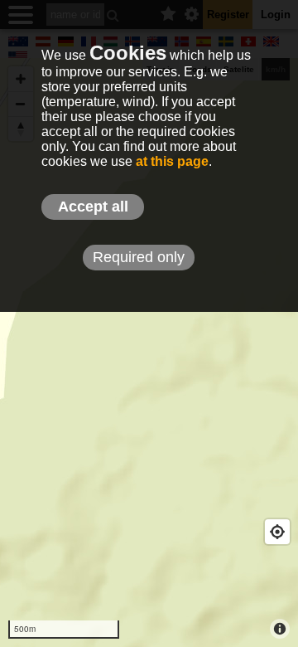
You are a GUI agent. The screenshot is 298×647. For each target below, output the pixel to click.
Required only (139, 257)
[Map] (149, 352)
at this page (172, 161)
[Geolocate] (277, 531)
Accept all (93, 206)
